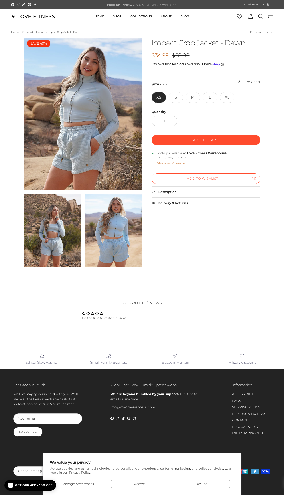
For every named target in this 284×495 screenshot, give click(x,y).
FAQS (236, 401)
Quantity (159, 112)
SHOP (117, 16)
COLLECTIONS (141, 16)
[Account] (249, 16)
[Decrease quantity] (156, 121)
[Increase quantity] (173, 121)
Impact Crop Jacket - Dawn (64, 32)
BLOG (184, 16)
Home (15, 32)
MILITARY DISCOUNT (248, 433)
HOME (99, 16)
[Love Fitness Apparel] (33, 16)
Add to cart (205, 140)
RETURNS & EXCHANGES (251, 414)
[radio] (159, 97)
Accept (139, 484)
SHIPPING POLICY (246, 407)
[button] (30, 485)
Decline (201, 484)
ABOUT (166, 16)
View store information (171, 163)
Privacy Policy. (80, 473)
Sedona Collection (33, 32)
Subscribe (28, 431)
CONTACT (239, 420)
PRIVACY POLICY (245, 427)
